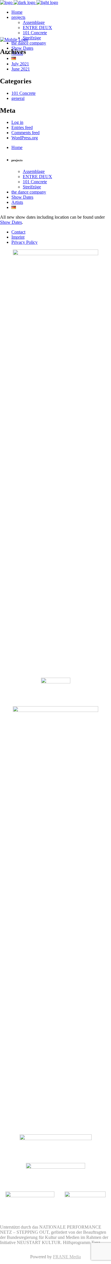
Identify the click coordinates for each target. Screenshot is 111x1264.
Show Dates (11, 222)
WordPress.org (24, 137)
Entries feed (22, 127)
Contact (18, 232)
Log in (17, 122)
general (17, 98)
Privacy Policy (24, 242)
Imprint (17, 237)
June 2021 (20, 69)
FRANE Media (67, 1256)
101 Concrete (23, 93)
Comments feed (25, 132)
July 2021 (20, 63)
